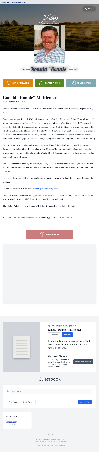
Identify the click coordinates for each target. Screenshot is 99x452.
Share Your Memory (83, 362)
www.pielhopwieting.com (46, 188)
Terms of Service (56, 441)
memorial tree (32, 217)
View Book (54, 335)
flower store (68, 217)
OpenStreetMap (52, 445)
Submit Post (85, 402)
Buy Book (67, 335)
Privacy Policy (42, 441)
